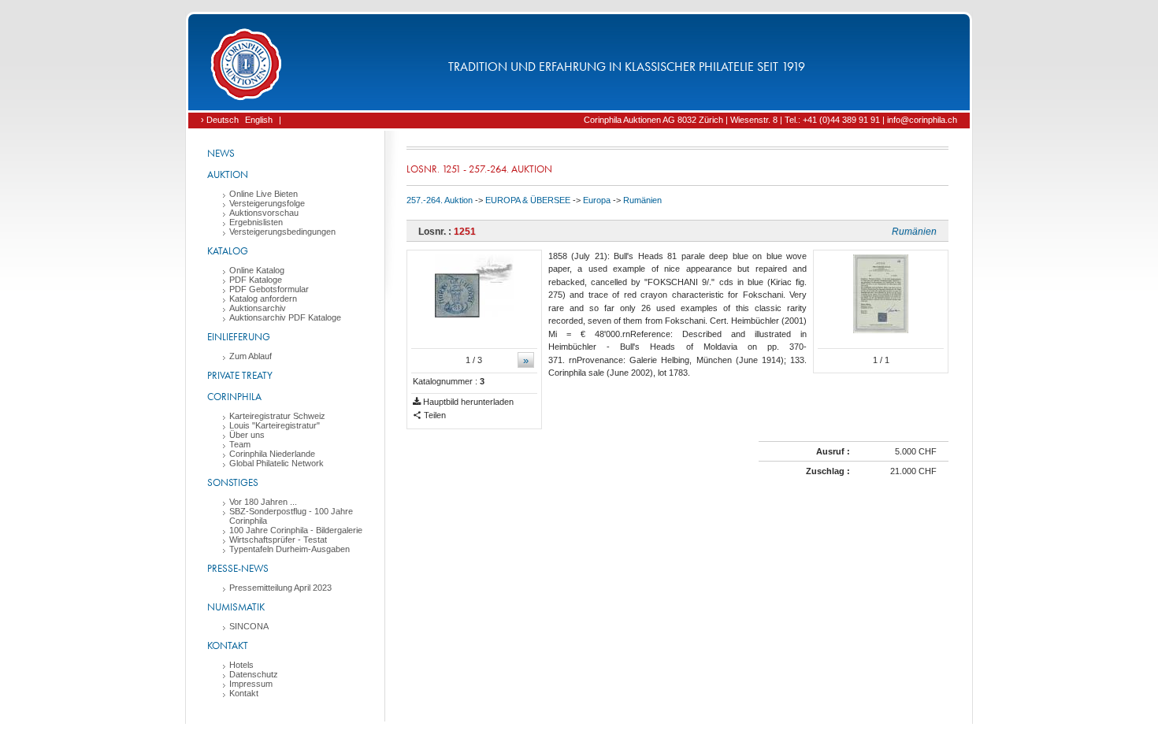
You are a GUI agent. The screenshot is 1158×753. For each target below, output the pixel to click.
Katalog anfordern (263, 298)
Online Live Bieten (263, 193)
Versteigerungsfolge (267, 203)
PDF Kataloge (255, 279)
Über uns (247, 435)
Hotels (241, 665)
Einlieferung (238, 336)
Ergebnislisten (256, 222)
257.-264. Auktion (439, 200)
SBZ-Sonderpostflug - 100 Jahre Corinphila (291, 515)
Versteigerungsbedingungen (282, 231)
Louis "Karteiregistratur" (274, 425)
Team (240, 444)
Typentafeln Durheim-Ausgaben (289, 549)
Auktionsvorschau (264, 212)
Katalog (227, 251)
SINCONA (249, 626)
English (259, 119)
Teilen (433, 415)
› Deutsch (220, 119)
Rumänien (642, 200)
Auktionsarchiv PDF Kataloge (285, 317)
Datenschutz (253, 674)
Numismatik (236, 607)
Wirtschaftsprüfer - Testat (278, 539)
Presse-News (238, 568)
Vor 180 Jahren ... (263, 501)
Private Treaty (240, 375)
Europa (597, 200)
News (221, 153)
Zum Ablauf (250, 356)
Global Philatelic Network (276, 463)
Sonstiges (232, 482)
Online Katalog (256, 270)
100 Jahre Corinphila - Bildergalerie (295, 530)
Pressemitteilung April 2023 (280, 587)
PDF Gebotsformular (269, 289)
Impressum (251, 683)
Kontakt (227, 645)
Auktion (227, 174)
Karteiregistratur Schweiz (277, 416)
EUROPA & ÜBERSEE (527, 200)
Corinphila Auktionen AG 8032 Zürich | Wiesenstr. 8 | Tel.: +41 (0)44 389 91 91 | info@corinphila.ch (770, 119)
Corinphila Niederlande (272, 453)
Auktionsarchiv (257, 308)
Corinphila (234, 396)
